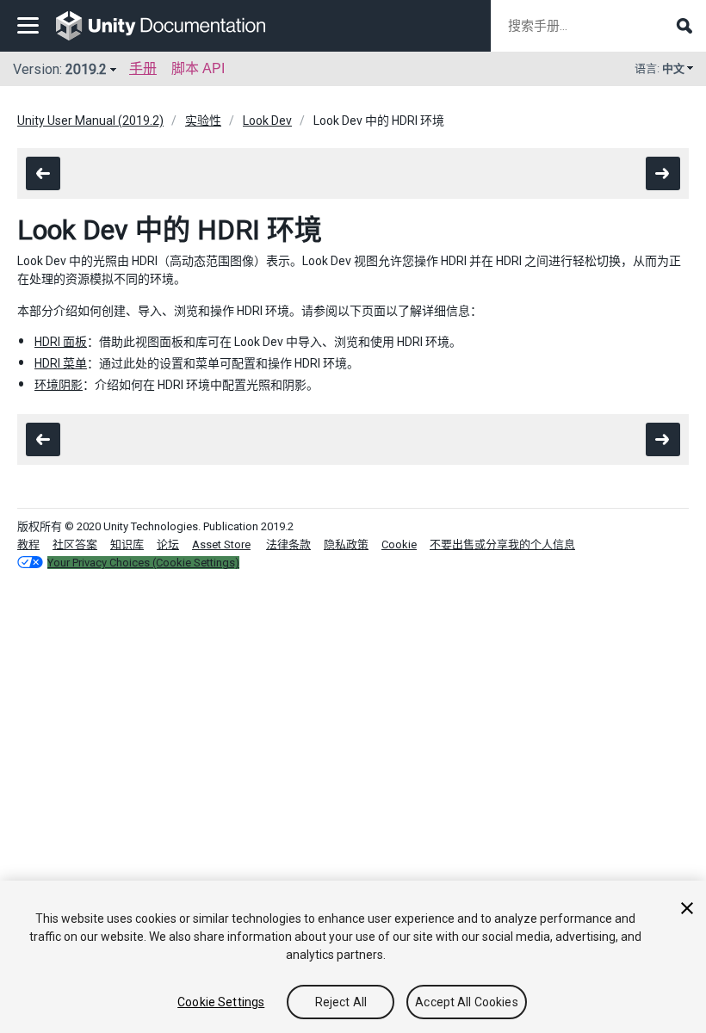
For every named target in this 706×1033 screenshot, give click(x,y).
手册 (143, 68)
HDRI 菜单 (60, 363)
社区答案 (75, 544)
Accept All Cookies (466, 1002)
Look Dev (267, 120)
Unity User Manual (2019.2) (90, 120)
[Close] (687, 908)
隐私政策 (346, 544)
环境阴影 (58, 385)
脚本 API (198, 68)
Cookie (399, 544)
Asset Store (221, 544)
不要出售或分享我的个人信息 (502, 544)
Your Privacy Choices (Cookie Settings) (143, 562)
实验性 (203, 120)
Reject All (341, 1002)
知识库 (127, 544)
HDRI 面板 (60, 342)
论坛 (168, 544)
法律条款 (288, 544)
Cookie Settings (220, 1002)
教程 (28, 544)
